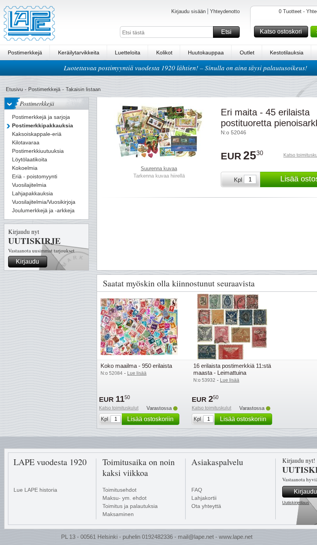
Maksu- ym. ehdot (124, 498)
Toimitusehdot (119, 490)
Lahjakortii (203, 498)
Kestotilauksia (286, 52)
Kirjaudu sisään (188, 11)
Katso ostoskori (281, 31)
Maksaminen (118, 514)
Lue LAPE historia (35, 490)
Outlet (247, 52)
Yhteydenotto (225, 11)
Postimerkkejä (25, 52)
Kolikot (164, 52)
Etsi (226, 32)
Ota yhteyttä (206, 506)
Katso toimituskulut (118, 408)
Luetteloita (127, 52)
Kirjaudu (27, 261)
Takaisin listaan (83, 89)
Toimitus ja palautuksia (130, 506)
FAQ (196, 490)
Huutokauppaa (206, 52)
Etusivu (14, 89)
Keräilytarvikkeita (78, 52)
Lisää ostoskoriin (150, 419)
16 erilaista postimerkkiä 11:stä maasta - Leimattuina (232, 369)
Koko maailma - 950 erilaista (136, 365)
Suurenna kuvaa (159, 168)
